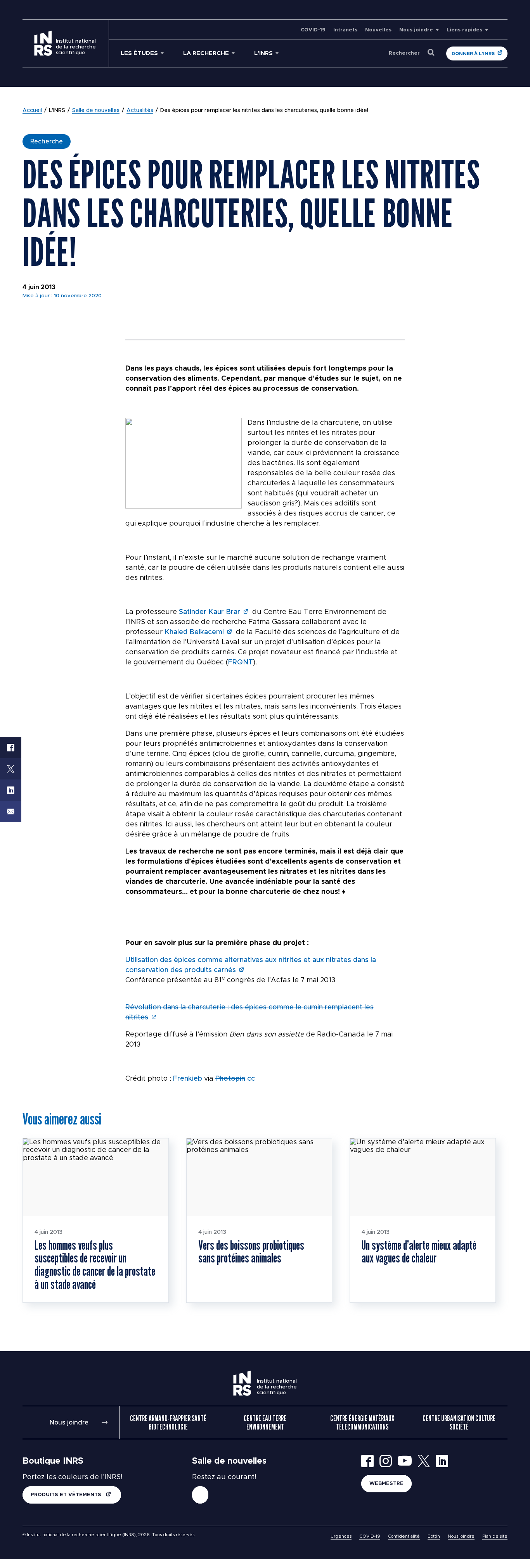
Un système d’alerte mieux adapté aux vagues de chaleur (419, 1252)
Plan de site (494, 1536)
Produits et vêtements (67, 1494)
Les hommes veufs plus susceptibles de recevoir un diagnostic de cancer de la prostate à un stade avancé (95, 1265)
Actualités (139, 110)
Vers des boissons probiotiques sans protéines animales (251, 1252)
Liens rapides (464, 30)
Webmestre (386, 1483)
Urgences (341, 1536)
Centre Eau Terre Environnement (265, 1422)
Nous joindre (416, 30)
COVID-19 (313, 30)
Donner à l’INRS (473, 53)
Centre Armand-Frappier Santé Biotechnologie (168, 1422)
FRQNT (240, 662)
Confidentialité (404, 1536)
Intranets (345, 30)
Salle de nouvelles (96, 110)
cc (251, 1078)
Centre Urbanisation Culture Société (459, 1422)
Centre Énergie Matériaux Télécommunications (362, 1422)
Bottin (434, 1536)
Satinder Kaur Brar (209, 612)
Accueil (32, 110)
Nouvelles (378, 30)
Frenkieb (187, 1078)
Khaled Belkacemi (194, 632)
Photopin (230, 1078)
